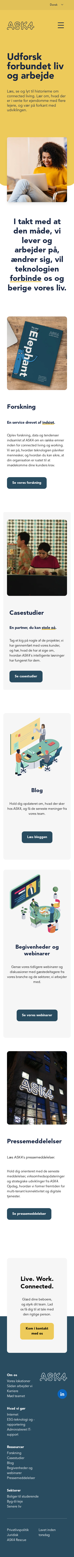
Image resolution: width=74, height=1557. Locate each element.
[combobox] (57, 5)
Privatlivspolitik (18, 1530)
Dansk (54, 5)
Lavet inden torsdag (47, 1533)
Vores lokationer (18, 1381)
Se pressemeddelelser (29, 1214)
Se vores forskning (26, 483)
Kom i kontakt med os (37, 1331)
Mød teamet (16, 1396)
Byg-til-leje (15, 1501)
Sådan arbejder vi (19, 1386)
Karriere (12, 1391)
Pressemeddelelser (21, 1478)
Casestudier (15, 1458)
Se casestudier (26, 676)
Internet (12, 1414)
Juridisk (12, 1535)
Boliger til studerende (23, 1496)
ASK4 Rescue (16, 1540)
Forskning (14, 1453)
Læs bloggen (37, 837)
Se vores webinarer (37, 1015)
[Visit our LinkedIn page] (62, 1394)
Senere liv (14, 1506)
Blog (10, 1463)
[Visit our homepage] (20, 26)
